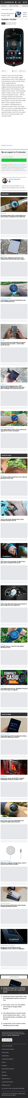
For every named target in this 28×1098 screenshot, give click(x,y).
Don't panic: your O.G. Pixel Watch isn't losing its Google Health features (14, 1006)
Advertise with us (6, 1078)
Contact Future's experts (8, 1049)
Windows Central (6, 1085)
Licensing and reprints (7, 1082)
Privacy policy (5, 1052)
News (3, 23)
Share (5, 71)
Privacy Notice (21, 166)
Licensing (4, 1065)
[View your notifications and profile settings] (15, 2)
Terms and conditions (7, 1046)
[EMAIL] (10, 181)
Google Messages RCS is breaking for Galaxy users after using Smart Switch (14, 990)
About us (4, 1072)
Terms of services (19, 164)
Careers (4, 1062)
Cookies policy (5, 1055)
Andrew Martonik (12, 23)
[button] (26, 2)
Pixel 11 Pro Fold (14, 6)
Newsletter (23, 71)
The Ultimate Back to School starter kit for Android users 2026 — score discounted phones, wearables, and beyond (14, 1016)
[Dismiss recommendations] (26, 9)
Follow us (16, 71)
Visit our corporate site (13, 1035)
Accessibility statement (7, 1059)
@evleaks (9, 145)
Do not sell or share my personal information (13, 1088)
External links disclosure (8, 1068)
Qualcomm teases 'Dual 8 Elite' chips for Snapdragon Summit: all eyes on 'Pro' (15, 998)
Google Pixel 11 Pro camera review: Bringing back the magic (14, 1024)
